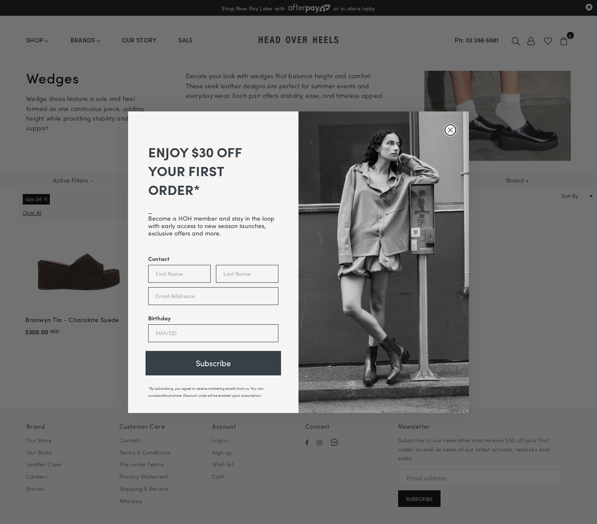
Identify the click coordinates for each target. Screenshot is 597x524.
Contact (159, 258)
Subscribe (213, 363)
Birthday (159, 318)
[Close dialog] (450, 130)
